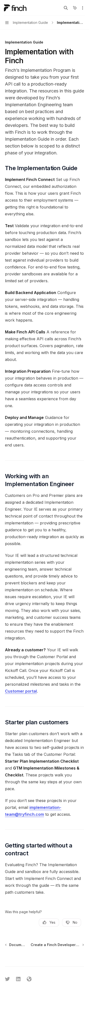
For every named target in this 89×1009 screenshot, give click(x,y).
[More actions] (82, 7)
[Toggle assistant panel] (75, 8)
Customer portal (21, 691)
